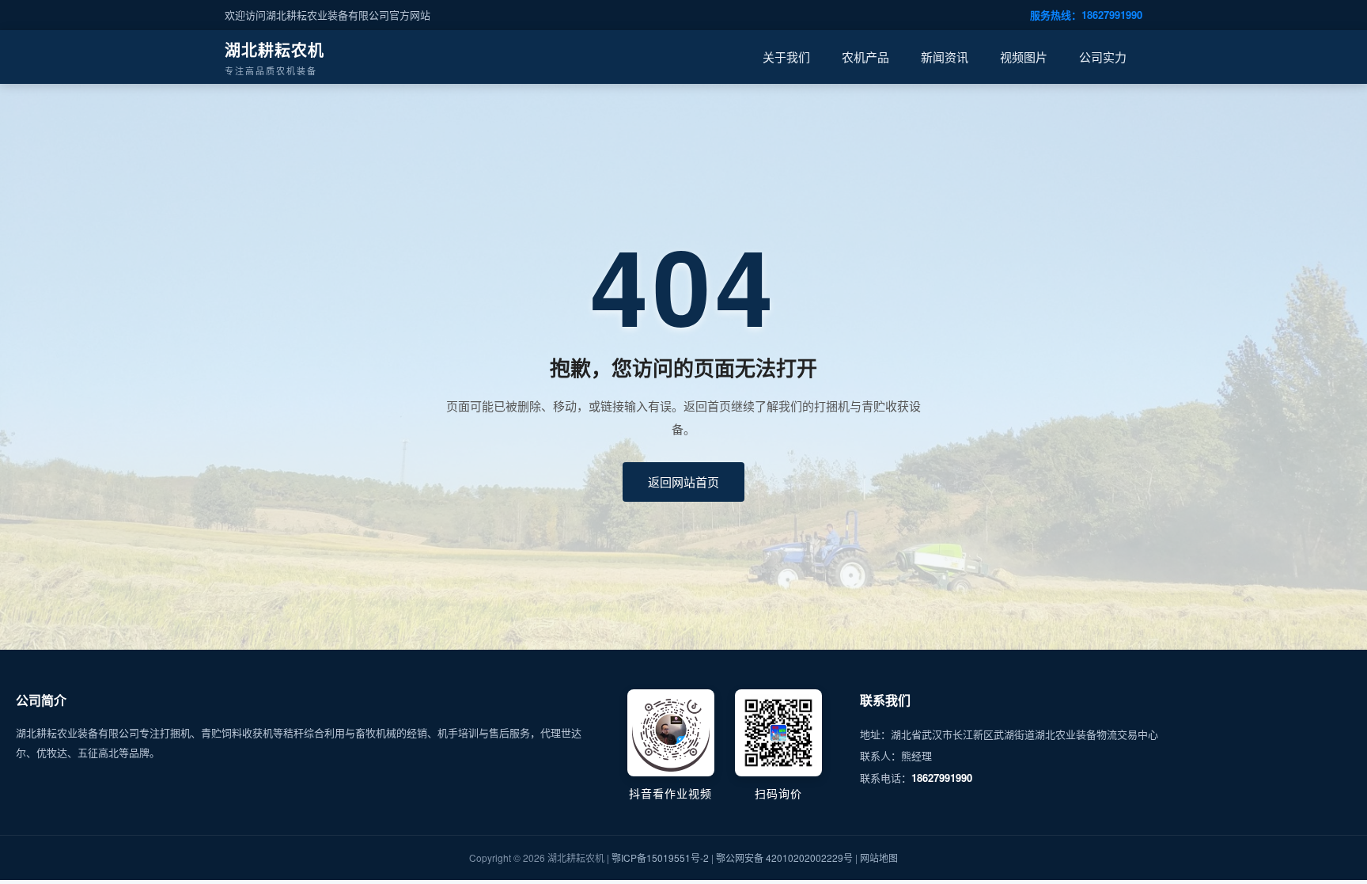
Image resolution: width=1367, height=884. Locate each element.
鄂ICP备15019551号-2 (660, 857)
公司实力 (1103, 56)
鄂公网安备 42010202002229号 (784, 857)
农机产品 (865, 56)
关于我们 (786, 56)
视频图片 (1023, 56)
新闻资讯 (944, 56)
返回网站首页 (683, 481)
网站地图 (879, 857)
